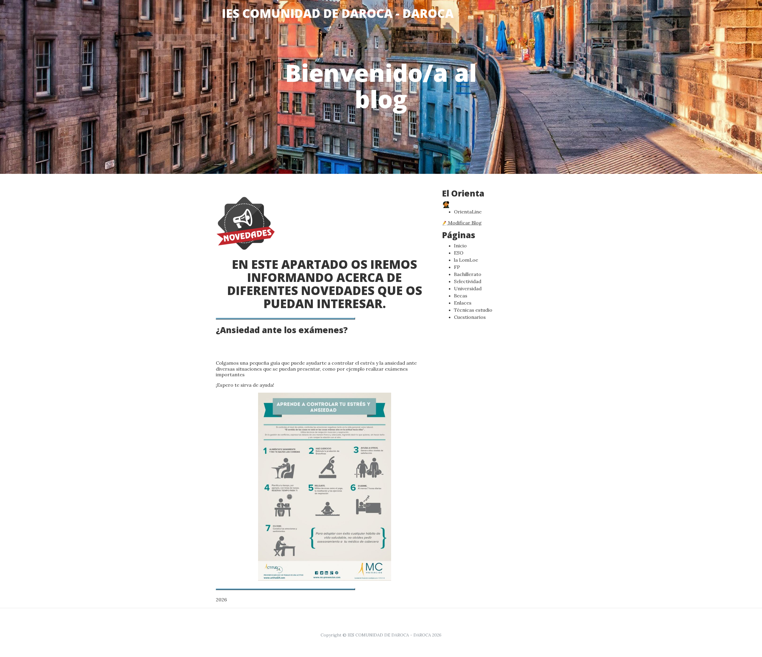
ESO (458, 253)
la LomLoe (466, 260)
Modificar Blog (464, 223)
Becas (460, 296)
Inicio (460, 246)
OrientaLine (468, 212)
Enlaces (462, 303)
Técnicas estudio (473, 310)
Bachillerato (467, 274)
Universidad (468, 288)
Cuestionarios (470, 317)
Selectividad (467, 281)
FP (457, 267)
